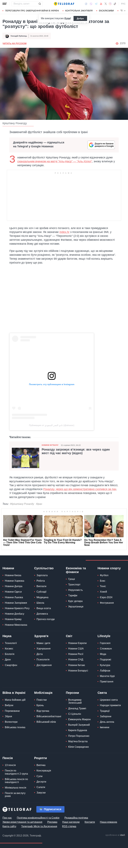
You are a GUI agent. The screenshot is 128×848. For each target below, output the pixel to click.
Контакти (90, 822)
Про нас (7, 817)
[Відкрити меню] (4, 3)
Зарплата (42, 575)
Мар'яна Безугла (78, 741)
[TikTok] (114, 3)
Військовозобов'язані (49, 716)
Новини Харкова (14, 580)
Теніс (103, 586)
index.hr (64, 232)
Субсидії (41, 591)
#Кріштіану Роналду (22, 504)
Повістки (42, 699)
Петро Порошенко (78, 736)
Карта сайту (9, 826)
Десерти (41, 781)
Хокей (103, 591)
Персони (72, 692)
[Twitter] (105, 4)
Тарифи (72, 595)
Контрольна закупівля (79, 10)
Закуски (41, 792)
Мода (103, 654)
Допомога (42, 613)
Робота (41, 580)
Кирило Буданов (77, 730)
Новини (8, 568)
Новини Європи (77, 643)
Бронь (40, 705)
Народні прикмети (110, 705)
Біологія (9, 654)
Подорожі (105, 659)
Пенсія (7, 758)
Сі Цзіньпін (74, 714)
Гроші (71, 579)
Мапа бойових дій (15, 699)
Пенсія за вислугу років (15, 794)
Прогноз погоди (46, 619)
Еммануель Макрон (79, 719)
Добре (80, 18)
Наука (6, 636)
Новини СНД (75, 659)
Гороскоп (105, 643)
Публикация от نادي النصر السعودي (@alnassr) (51, 425)
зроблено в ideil (115, 835)
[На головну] (64, 3)
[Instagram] (110, 3)
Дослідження (44, 665)
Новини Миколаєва (16, 625)
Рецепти (40, 758)
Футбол (104, 575)
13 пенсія (10, 765)
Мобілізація (43, 692)
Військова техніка (15, 727)
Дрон (8, 659)
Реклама (52, 822)
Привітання (106, 681)
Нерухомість (75, 590)
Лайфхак (105, 670)
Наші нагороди (71, 822)
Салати (41, 787)
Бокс (102, 580)
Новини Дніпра (13, 586)
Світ (69, 636)
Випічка (41, 765)
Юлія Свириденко (78, 747)
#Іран (39, 504)
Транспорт (74, 584)
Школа (40, 602)
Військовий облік (46, 722)
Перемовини (12, 711)
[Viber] (91, 4)
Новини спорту (109, 568)
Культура (105, 665)
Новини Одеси (13, 591)
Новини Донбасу (14, 613)
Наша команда (108, 822)
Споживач (106, 648)
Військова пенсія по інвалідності (16, 780)
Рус (123, 3)
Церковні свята (109, 699)
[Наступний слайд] (125, 11)
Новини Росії (75, 654)
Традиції (105, 711)
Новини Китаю (76, 665)
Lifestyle (104, 636)
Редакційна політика (76, 817)
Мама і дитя (43, 643)
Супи (39, 776)
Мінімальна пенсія (15, 787)
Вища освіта (44, 608)
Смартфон (11, 665)
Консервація (44, 770)
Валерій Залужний (79, 724)
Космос (9, 648)
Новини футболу (50, 445)
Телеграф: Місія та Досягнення (39, 826)
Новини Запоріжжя (16, 602)
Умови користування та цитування (22, 822)
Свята (102, 692)
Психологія (43, 659)
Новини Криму (13, 619)
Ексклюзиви (106, 10)
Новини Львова (14, 597)
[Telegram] (96, 3)
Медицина (42, 597)
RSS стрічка (69, 826)
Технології (11, 643)
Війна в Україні (13, 692)
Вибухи (9, 705)
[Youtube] (101, 3)
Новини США (76, 648)
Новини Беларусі (78, 670)
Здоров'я (41, 636)
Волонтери (11, 722)
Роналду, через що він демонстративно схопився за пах (79, 489)
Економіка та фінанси (76, 570)
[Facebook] (86, 3)
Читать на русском (14, 43)
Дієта (40, 654)
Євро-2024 (106, 597)
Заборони (105, 716)
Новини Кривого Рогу (17, 608)
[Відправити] (40, 3)
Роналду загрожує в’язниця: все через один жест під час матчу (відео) (76, 451)
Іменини (104, 727)
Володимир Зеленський (75, 701)
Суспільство (44, 568)
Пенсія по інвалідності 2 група (16, 772)
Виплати (41, 586)
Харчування (44, 648)
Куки (67, 18)
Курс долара (75, 601)
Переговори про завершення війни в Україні (32, 10)
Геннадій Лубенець (19, 36)
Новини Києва (13, 575)
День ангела (107, 722)
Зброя (8, 716)
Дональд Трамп (77, 708)
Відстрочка (43, 711)
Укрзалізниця (75, 606)
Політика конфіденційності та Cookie (38, 817)
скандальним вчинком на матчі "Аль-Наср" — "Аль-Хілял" (54, 161)
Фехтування (107, 602)
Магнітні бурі (107, 676)
